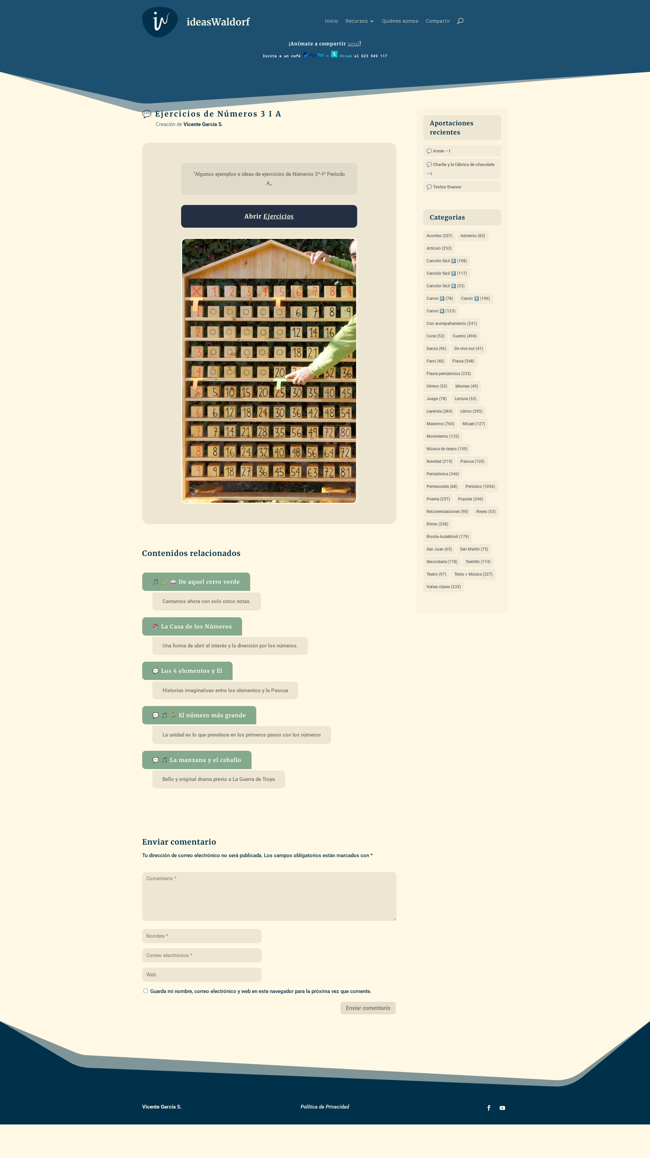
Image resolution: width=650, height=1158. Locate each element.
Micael (473, 423)
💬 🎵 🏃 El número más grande (199, 715)
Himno (437, 386)
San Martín (474, 549)
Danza (436, 348)
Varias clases (444, 586)
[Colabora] (313, 55)
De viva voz (468, 348)
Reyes (486, 511)
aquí (354, 44)
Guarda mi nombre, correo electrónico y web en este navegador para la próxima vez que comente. (260, 991)
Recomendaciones (447, 511)
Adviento (472, 235)
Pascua (472, 461)
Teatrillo (478, 561)
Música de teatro (447, 449)
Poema (438, 499)
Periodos (480, 486)
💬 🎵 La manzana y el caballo (196, 760)
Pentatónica (443, 474)
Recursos (357, 21)
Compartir (438, 21)
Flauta (463, 361)
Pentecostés (442, 486)
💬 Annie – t (438, 150)
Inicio (331, 21)
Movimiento (443, 436)
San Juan (439, 549)
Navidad (439, 461)
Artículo (439, 248)
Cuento (465, 336)
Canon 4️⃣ (441, 311)
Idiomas (466, 386)
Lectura (465, 398)
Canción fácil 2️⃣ (447, 261)
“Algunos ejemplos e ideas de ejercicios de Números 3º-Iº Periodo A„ (269, 178)
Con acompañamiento (452, 323)
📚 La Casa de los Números (192, 626)
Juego (437, 398)
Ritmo (437, 524)
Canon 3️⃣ (475, 298)
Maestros (440, 423)
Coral (436, 336)
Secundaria (442, 561)
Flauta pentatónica (449, 373)
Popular (470, 499)
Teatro (436, 574)
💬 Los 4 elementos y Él (187, 670)
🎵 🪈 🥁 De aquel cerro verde (196, 581)
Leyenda (439, 411)
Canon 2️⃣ (440, 298)
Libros (471, 411)
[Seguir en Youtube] (502, 1107)
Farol (435, 361)
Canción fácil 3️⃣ (447, 273)
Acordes (439, 235)
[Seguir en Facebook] (488, 1107)
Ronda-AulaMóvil (448, 536)
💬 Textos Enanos (444, 186)
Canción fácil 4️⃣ (445, 286)
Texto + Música (473, 574)
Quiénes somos (400, 21)
